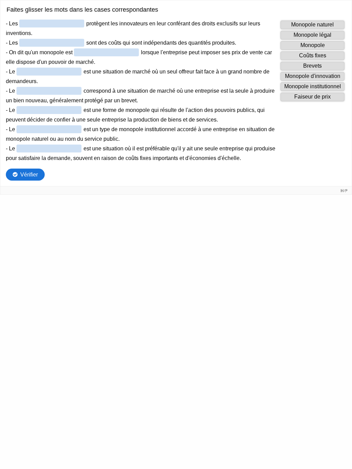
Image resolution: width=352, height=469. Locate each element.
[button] (312, 25)
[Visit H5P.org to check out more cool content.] (344, 190)
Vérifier (29, 175)
